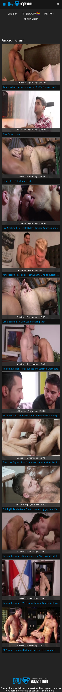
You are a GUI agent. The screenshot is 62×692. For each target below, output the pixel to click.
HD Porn (49, 13)
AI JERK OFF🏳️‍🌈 (31, 13)
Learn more (48, 690)
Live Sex (12, 13)
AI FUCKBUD (31, 19)
